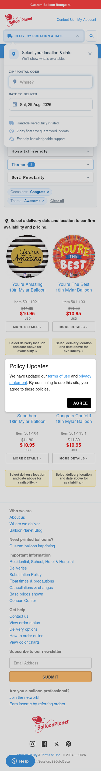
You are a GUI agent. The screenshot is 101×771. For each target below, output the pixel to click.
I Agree (79, 403)
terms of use (59, 376)
